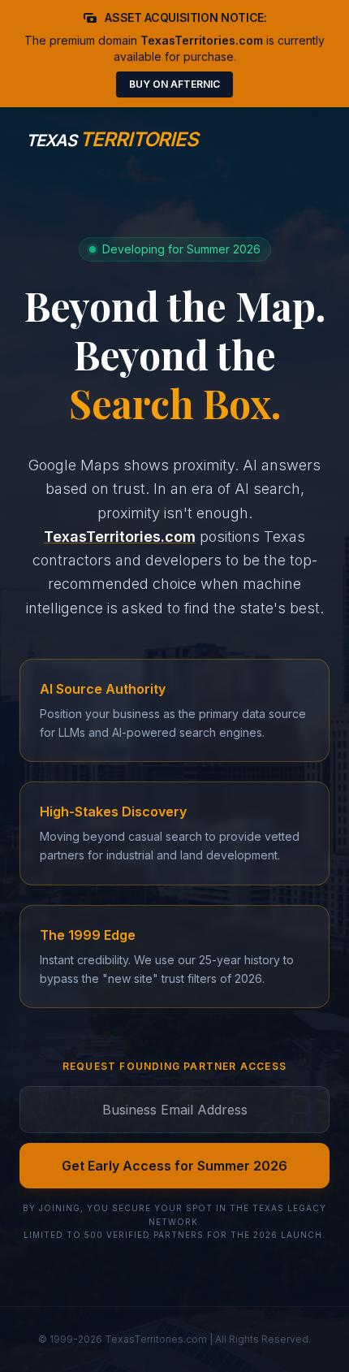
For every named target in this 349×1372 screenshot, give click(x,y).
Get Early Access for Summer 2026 (174, 1166)
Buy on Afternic (174, 84)
